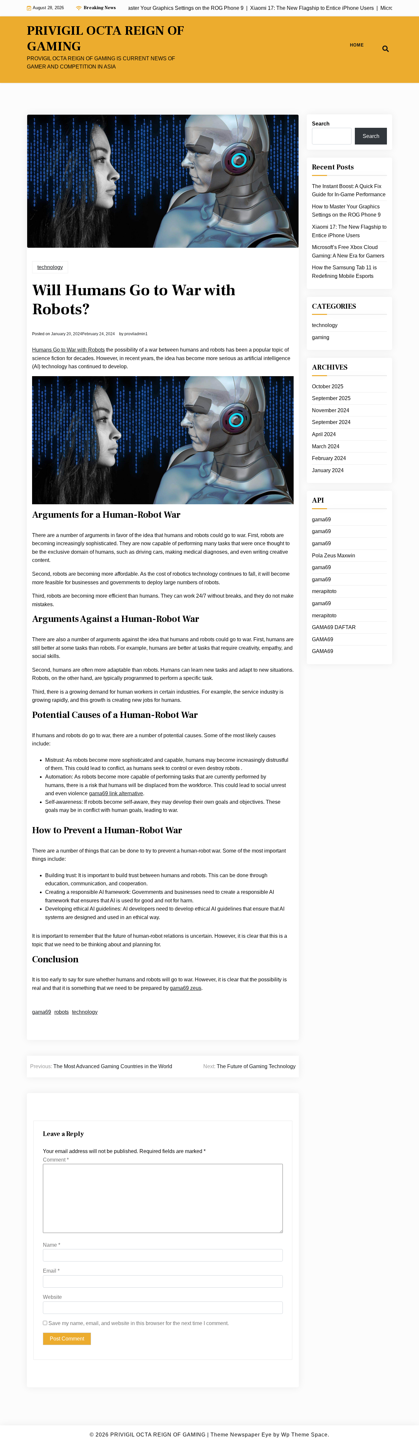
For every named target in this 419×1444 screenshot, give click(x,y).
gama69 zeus (185, 988)
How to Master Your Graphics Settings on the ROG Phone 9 (346, 211)
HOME (357, 45)
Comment (56, 1160)
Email (51, 1271)
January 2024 (328, 470)
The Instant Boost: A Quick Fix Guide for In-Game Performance (349, 190)
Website (52, 1297)
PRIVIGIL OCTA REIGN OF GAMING (105, 38)
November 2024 (330, 410)
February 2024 (329, 458)
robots (61, 1012)
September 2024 (331, 422)
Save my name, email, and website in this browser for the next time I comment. (138, 1323)
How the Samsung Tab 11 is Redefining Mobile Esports (344, 272)
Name (51, 1245)
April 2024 (324, 434)
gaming (320, 337)
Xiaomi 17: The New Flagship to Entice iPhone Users (349, 231)
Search (321, 123)
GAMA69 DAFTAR (334, 627)
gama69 (41, 1012)
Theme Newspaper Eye (241, 1434)
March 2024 (325, 446)
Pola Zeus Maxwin (333, 555)
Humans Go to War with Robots (68, 350)
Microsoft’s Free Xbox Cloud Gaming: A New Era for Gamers (348, 251)
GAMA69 (322, 639)
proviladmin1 (136, 334)
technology (50, 267)
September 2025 (331, 398)
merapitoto (324, 591)
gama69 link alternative (116, 793)
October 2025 (327, 386)
